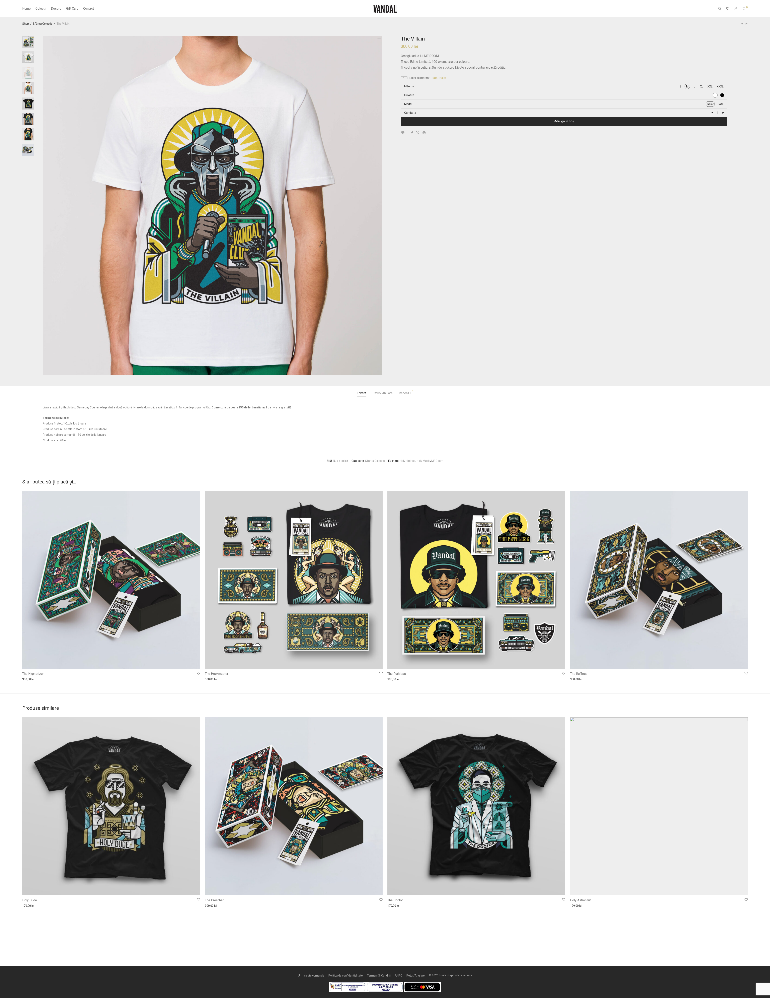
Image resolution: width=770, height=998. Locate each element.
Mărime (409, 86)
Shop (25, 23)
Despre (56, 8)
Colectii (40, 8)
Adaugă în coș (564, 121)
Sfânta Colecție (43, 23)
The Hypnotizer (33, 674)
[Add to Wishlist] (404, 132)
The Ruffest (578, 674)
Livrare (361, 393)
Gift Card (72, 8)
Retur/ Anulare (383, 393)
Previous (45, 205)
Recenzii (406, 392)
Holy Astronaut (580, 900)
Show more (27, 679)
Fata (435, 77)
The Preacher (214, 900)
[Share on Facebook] (412, 133)
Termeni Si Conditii (379, 975)
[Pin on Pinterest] (424, 133)
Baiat (443, 77)
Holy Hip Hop (407, 460)
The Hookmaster (216, 674)
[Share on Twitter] (417, 133)
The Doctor (395, 900)
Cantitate (410, 112)
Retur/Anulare (415, 975)
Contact (88, 8)
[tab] (361, 393)
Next (380, 205)
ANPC (398, 975)
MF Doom (437, 460)
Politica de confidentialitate (345, 975)
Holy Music (423, 460)
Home (26, 8)
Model (408, 104)
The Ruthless (396, 674)
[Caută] (720, 9)
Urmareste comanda (311, 975)
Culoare (409, 95)
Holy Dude (29, 900)
